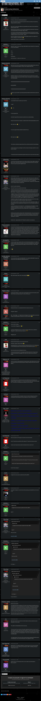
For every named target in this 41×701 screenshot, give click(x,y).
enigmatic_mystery (6, 601)
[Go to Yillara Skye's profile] (6, 182)
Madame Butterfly (6, 63)
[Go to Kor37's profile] (6, 478)
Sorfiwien (6, 394)
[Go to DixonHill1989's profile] (6, 665)
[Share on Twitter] (1, 694)
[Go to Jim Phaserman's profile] (6, 384)
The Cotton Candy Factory (18, 10)
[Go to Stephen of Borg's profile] (6, 296)
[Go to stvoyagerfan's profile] (6, 247)
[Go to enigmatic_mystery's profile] (6, 607)
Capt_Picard (6, 408)
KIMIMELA (5, 44)
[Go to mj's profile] (6, 624)
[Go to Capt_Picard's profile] (6, 414)
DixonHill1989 (6, 659)
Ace (6, 306)
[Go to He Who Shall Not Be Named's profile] (6, 264)
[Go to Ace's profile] (6, 311)
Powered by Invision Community (20, 699)
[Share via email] (9, 694)
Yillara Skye (5, 176)
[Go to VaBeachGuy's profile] (6, 165)
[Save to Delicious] (6, 694)
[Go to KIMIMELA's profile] (6, 51)
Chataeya (6, 488)
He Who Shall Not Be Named (6, 257)
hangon (5, 273)
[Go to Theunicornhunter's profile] (6, 231)
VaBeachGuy (6, 159)
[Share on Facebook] (3, 694)
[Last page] (7, 15)
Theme (18, 697)
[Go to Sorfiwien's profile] (6, 400)
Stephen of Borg (5, 290)
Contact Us (22, 697)
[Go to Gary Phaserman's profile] (6, 649)
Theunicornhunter (6, 225)
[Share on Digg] (4, 694)
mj (5, 619)
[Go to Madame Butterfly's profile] (6, 69)
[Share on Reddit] (7, 694)
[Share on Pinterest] (10, 694)
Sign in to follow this (4, 7)
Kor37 (5, 473)
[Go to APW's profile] (2, 9)
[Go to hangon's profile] (6, 279)
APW (6, 10)
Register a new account (11, 685)
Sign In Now (29, 685)
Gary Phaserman (5, 643)
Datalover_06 (6, 359)
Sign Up (37, 3)
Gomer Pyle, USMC (14, 536)
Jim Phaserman (5, 378)
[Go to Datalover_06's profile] (6, 365)
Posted (15, 44)
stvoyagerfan (6, 240)
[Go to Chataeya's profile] (6, 494)
